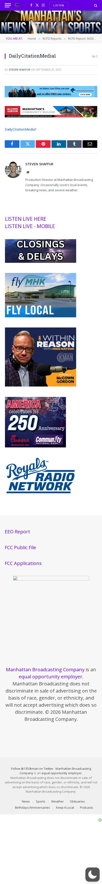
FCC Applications (23, 563)
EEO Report (17, 531)
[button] (92, 874)
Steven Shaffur (19, 69)
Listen (58, 5)
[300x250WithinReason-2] (40, 385)
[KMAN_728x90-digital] (51, 116)
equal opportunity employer (50, 676)
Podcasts (86, 807)
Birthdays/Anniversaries (32, 807)
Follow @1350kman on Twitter (32, 768)
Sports (40, 801)
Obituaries (77, 801)
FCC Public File (20, 547)
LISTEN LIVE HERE (25, 219)
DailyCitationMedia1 (21, 129)
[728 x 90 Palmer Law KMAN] (51, 96)
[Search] (95, 5)
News (26, 801)
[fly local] (40, 316)
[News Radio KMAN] (17, 5)
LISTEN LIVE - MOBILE (30, 226)
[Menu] (8, 5)
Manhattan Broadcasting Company (45, 669)
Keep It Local (65, 807)
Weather (57, 801)
